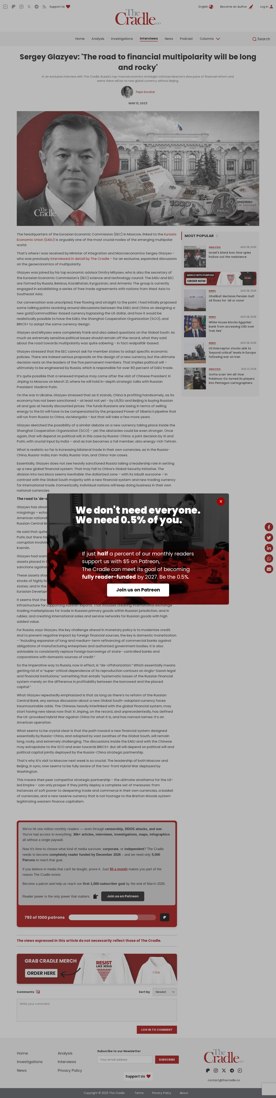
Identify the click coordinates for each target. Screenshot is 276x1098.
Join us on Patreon (138, 590)
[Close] (221, 501)
